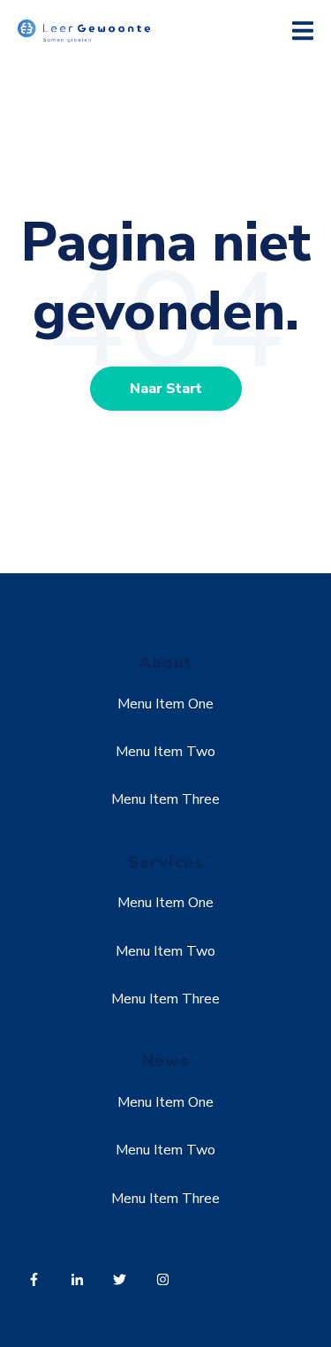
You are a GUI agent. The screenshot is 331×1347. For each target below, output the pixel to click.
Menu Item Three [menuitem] (165, 799)
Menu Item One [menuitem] (165, 704)
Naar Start (166, 388)
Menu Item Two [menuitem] (165, 751)
